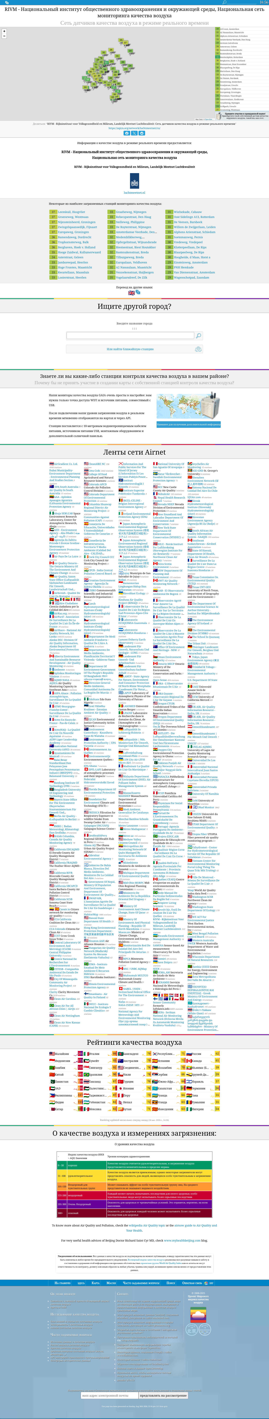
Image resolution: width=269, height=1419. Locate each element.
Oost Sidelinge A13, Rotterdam (191, 217)
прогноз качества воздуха (65, 1348)
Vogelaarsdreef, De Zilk (128, 277)
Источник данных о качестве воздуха (72, 1341)
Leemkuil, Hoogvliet (68, 212)
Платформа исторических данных (70, 1360)
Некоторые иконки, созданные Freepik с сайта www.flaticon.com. (144, 1354)
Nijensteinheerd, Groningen (74, 222)
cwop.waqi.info (129, 1340)
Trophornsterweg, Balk (70, 242)
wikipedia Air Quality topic (147, 1225)
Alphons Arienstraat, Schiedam (191, 232)
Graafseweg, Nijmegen (128, 212)
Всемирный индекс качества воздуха (146, 1259)
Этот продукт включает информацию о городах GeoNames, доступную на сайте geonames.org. (145, 1324)
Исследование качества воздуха (74, 1314)
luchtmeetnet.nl (134, 192)
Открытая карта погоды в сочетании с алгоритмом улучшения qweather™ (147, 1331)
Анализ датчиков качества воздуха (71, 1327)
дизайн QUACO (125, 1380)
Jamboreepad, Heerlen (70, 262)
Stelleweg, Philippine (127, 222)
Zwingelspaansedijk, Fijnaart (74, 227)
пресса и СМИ (58, 1307)
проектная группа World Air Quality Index (161, 1263)
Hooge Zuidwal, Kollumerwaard (76, 252)
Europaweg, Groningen (70, 232)
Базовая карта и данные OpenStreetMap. (140, 1368)
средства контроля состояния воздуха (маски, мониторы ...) (77, 1353)
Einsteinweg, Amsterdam (188, 262)
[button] (4, 31)
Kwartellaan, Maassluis (70, 272)
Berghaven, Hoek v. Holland (73, 247)
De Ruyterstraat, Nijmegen (130, 227)
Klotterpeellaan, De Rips (187, 247)
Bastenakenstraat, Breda (129, 252)
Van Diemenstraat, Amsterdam (191, 272)
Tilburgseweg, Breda (127, 257)
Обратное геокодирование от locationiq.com (143, 1363)
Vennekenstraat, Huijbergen (132, 272)
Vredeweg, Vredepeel (185, 242)
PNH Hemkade (181, 267)
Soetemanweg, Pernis (185, 237)
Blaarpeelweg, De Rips (186, 252)
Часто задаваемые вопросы (71, 1334)
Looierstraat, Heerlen (69, 277)
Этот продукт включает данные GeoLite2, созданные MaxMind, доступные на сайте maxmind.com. (147, 1316)
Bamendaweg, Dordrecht (71, 237)
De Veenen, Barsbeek (185, 222)
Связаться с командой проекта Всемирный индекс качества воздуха (79, 1302)
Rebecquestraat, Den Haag (130, 217)
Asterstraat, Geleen (67, 257)
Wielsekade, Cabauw (185, 212)
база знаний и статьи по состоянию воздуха (76, 1321)
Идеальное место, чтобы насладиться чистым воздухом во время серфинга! (144, 1374)
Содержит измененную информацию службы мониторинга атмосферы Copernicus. (143, 1346)
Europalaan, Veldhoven (128, 262)
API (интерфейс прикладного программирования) (79, 1357)
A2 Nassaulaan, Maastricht (130, 267)
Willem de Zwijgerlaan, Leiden (192, 227)
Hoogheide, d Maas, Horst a (189, 257)
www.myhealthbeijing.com (182, 1240)
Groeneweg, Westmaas (70, 217)
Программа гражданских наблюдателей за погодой (147, 1337)
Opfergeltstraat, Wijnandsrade (133, 242)
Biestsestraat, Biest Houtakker (133, 247)
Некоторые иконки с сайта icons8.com (139, 1359)
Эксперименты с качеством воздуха (71, 1324)
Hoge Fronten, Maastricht (72, 267)
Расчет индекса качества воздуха (69, 1344)
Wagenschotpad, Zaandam (188, 277)
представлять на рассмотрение (163, 1395)
